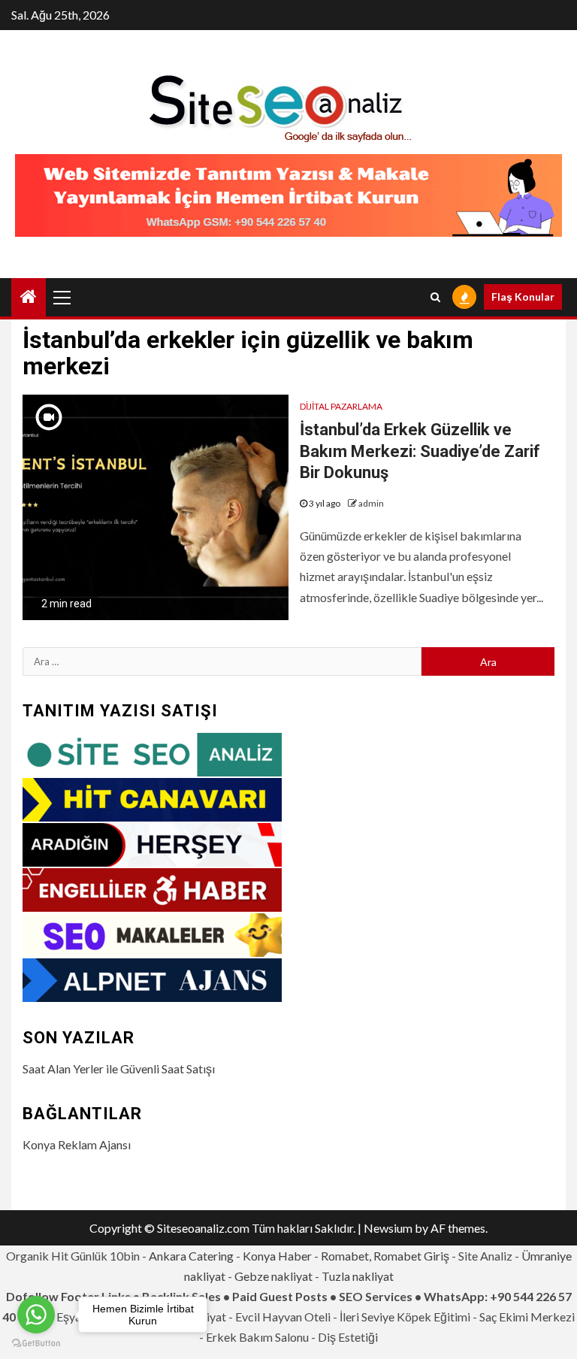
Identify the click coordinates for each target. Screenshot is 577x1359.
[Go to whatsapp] (36, 1314)
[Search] (435, 297)
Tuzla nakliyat (358, 1276)
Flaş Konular (522, 296)
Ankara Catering (191, 1256)
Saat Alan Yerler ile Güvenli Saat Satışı (119, 1068)
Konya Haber (277, 1256)
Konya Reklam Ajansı (77, 1144)
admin (371, 503)
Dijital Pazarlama (341, 406)
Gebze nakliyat (273, 1276)
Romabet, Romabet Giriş (385, 1256)
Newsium (388, 1228)
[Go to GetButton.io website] (36, 1343)
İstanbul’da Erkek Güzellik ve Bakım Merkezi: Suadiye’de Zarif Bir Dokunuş (420, 451)
